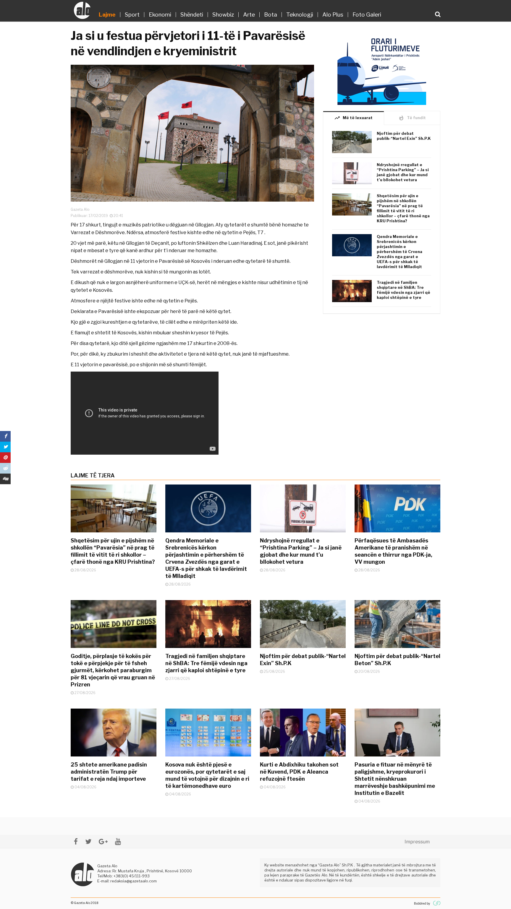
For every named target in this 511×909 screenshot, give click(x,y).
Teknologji (299, 14)
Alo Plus (332, 14)
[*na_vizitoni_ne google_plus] (103, 841)
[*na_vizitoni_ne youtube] (118, 841)
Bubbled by (422, 903)
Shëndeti (191, 14)
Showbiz (223, 14)
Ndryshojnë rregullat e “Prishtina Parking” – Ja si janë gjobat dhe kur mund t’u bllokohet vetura (403, 172)
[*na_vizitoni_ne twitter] (88, 841)
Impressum (417, 842)
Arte (249, 14)
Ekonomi (160, 14)
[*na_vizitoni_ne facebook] (76, 841)
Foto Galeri (366, 14)
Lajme (107, 14)
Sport (132, 14)
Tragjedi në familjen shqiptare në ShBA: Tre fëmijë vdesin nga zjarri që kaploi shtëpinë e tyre (403, 290)
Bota (270, 14)
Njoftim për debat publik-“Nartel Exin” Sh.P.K (404, 136)
